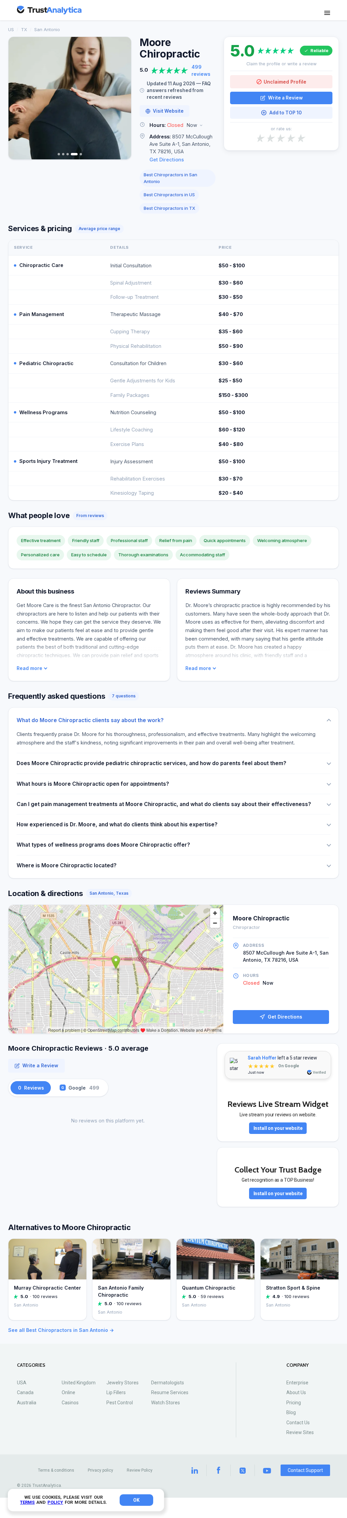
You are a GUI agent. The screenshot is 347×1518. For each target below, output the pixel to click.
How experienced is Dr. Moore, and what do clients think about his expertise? (117, 824)
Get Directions (166, 159)
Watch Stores (165, 1402)
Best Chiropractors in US (169, 194)
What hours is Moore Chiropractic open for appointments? (93, 784)
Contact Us (298, 1422)
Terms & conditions (56, 1470)
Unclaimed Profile (285, 82)
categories (31, 1365)
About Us (296, 1392)
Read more (29, 668)
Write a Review (285, 98)
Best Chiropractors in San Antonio (170, 178)
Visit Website (168, 111)
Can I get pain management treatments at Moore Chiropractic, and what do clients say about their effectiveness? (164, 804)
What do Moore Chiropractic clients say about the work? (90, 720)
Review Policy (139, 1470)
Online (68, 1392)
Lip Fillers (116, 1392)
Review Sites (300, 1432)
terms (27, 1502)
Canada (25, 1392)
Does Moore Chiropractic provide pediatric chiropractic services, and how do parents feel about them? (151, 763)
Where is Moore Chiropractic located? (67, 865)
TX (24, 29)
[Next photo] (122, 98)
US (11, 29)
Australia (26, 1402)
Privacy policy (100, 1470)
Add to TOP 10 (285, 112)
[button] (178, 125)
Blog (291, 1412)
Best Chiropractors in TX (169, 208)
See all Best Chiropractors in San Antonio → (61, 1330)
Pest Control (119, 1402)
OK (136, 1500)
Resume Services (169, 1392)
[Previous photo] (18, 98)
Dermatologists (167, 1382)
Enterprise (297, 1382)
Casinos (70, 1402)
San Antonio (47, 29)
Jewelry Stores (122, 1382)
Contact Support (305, 1470)
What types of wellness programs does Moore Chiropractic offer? (103, 845)
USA (21, 1382)
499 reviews (200, 70)
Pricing (293, 1402)
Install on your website (278, 1128)
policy (55, 1502)
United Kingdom (79, 1382)
